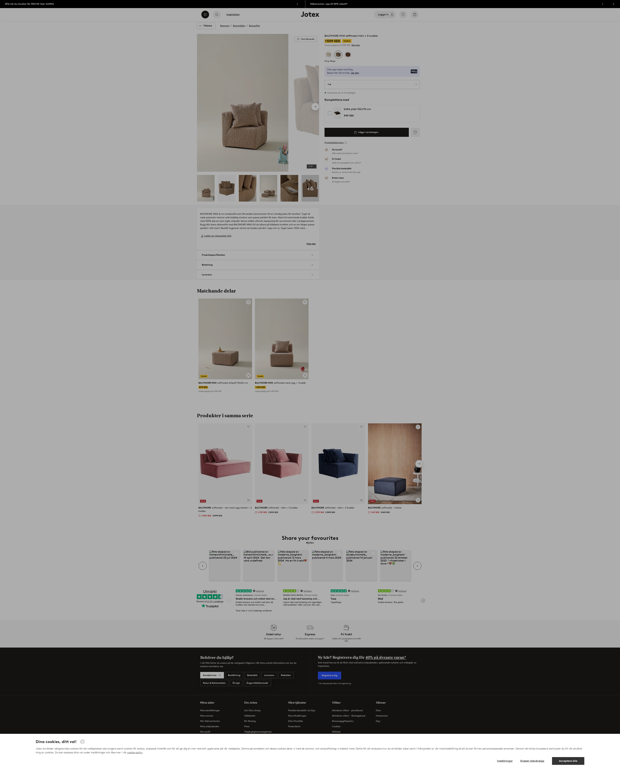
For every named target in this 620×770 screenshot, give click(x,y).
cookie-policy (134, 752)
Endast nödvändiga (532, 760)
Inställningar (505, 760)
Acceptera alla (568, 760)
